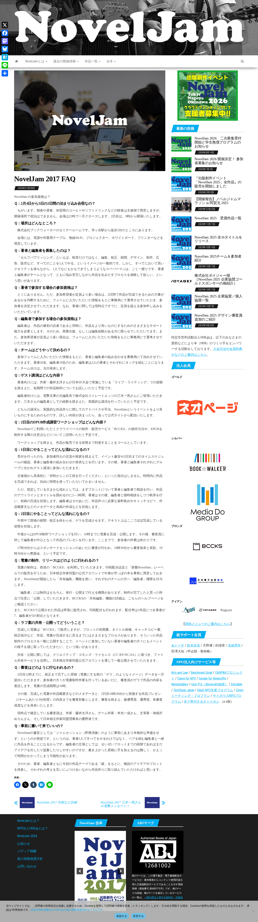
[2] (92, 827)
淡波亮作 (234, 645)
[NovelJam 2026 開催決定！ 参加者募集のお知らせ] (181, 164)
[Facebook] (5, 33)
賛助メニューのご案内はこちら (207, 624)
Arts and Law (179, 672)
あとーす (177, 645)
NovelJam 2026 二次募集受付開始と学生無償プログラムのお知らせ (218, 142)
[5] (104, 827)
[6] (108, 827)
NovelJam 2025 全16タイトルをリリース (218, 239)
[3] (96, 827)
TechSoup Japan (183, 690)
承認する (121, 916)
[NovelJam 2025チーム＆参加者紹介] (181, 262)
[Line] (5, 65)
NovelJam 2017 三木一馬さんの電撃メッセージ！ (121, 804)
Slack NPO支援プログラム (215, 690)
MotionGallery (179, 684)
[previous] (80, 831)
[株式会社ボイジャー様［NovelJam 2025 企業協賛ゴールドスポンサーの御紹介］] (181, 281)
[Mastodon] (5, 41)
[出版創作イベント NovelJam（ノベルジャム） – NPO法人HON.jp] (16, 61)
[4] (100, 827)
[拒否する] (253, 911)
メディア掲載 (26, 851)
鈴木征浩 (193, 645)
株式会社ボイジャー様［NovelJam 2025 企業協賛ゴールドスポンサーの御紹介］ (218, 279)
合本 (110, 61)
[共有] (5, 73)
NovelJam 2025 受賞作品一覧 (218, 218)
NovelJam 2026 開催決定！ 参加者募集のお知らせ (219, 161)
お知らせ (23, 844)
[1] (87, 827)
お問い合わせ (26, 866)
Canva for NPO (186, 678)
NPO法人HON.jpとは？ (32, 828)
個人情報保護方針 (30, 859)
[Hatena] (5, 57)
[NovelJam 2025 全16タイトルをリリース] (181, 242)
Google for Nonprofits (212, 678)
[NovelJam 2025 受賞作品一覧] (181, 223)
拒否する (138, 916)
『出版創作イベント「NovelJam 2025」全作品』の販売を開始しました (218, 182)
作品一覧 (91, 61)
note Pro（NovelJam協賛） (209, 684)
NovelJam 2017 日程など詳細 (57, 802)
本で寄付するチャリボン (201, 701)
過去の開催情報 (65, 61)
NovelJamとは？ (28, 821)
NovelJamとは (35, 61)
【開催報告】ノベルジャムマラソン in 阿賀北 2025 (218, 201)
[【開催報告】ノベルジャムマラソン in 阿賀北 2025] (181, 204)
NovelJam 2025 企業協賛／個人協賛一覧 (218, 298)
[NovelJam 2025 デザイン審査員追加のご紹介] (181, 321)
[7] (113, 827)
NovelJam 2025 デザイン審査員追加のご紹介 (218, 317)
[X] (5, 25)
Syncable (236, 684)
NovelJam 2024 (27, 836)
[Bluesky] (5, 49)
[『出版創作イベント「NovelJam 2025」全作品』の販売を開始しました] (181, 184)
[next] (121, 831)
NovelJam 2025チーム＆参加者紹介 (218, 258)
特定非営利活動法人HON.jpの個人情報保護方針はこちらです (67, 909)
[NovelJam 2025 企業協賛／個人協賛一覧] (181, 302)
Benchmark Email (201, 672)
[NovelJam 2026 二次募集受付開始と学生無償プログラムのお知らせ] (181, 144)
